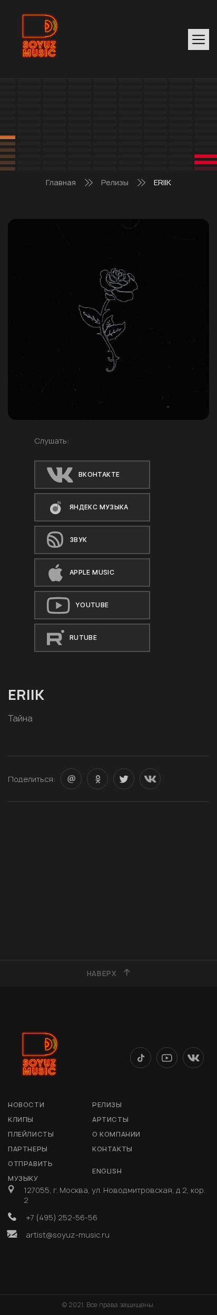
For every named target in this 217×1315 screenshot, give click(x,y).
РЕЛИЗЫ (107, 1104)
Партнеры (28, 1149)
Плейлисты (31, 1134)
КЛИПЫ (21, 1119)
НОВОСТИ (26, 1104)
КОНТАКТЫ (112, 1149)
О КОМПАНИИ (116, 1134)
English (107, 1171)
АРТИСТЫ (110, 1119)
